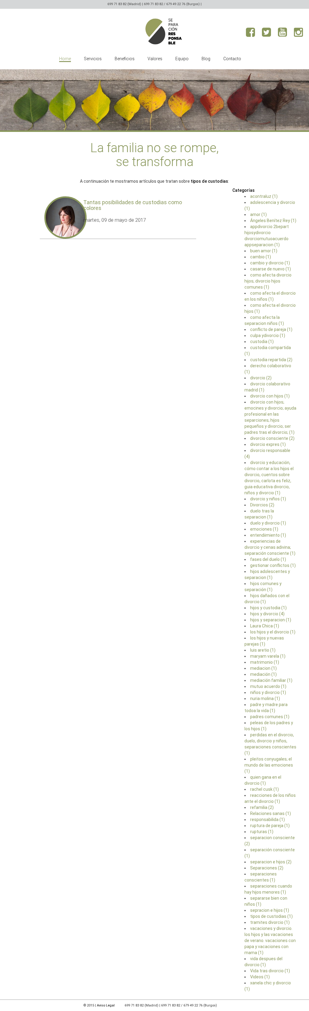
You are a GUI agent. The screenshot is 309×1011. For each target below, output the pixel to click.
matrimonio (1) (264, 662)
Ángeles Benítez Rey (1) (273, 220)
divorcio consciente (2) (272, 438)
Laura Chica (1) (264, 625)
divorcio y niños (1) (268, 498)
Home (65, 58)
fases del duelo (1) (268, 559)
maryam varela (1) (267, 656)
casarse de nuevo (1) (270, 269)
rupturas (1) (261, 831)
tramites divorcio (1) (270, 922)
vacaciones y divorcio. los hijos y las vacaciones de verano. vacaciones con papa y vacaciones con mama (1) (270, 940)
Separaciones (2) (266, 867)
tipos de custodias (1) (271, 916)
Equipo (182, 58)
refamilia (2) (262, 807)
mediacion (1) (263, 668)
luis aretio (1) (263, 650)
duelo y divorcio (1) (268, 523)
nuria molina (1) (265, 698)
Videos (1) (260, 976)
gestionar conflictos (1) (273, 565)
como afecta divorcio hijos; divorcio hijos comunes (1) (267, 281)
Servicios (93, 58)
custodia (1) (262, 341)
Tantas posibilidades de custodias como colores (132, 205)
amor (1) (258, 214)
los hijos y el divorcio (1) (272, 632)
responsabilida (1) (267, 819)
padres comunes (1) (269, 716)
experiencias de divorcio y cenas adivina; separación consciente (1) (269, 547)
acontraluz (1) (264, 196)
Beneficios (125, 58)
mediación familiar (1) (271, 680)
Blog (206, 58)
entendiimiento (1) (268, 535)
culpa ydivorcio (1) (267, 335)
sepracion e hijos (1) (269, 910)
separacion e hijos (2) (270, 861)
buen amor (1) (263, 250)
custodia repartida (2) (271, 359)
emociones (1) (264, 529)
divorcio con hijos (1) (270, 396)
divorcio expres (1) (268, 444)
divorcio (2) (261, 377)
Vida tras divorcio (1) (270, 970)
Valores (155, 58)
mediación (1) (263, 674)
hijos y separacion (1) (270, 619)
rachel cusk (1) (264, 789)
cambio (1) (260, 256)
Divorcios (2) (262, 504)
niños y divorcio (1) (268, 692)
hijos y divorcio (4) (267, 613)
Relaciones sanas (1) (270, 813)
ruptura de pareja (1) (270, 825)
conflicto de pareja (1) (271, 329)
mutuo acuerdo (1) (268, 686)
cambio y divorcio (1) (270, 262)
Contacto (232, 58)
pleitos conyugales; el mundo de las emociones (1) (268, 765)
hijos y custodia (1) (268, 607)
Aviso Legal (106, 1005)
